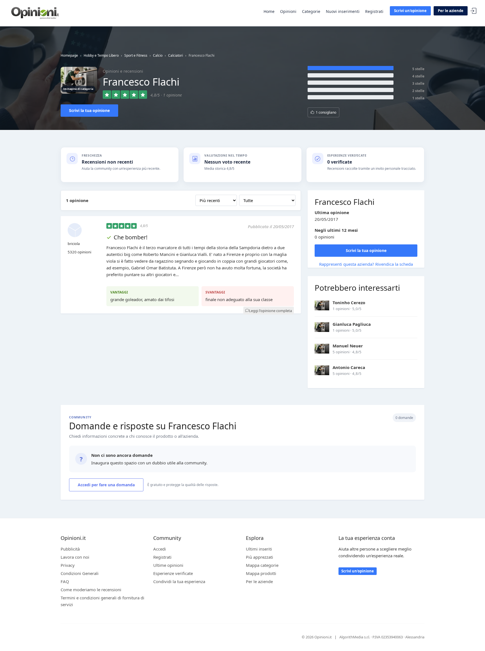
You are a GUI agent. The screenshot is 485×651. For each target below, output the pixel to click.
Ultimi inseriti (259, 549)
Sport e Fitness (135, 55)
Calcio (158, 55)
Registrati (374, 11)
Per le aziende (450, 10)
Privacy (68, 565)
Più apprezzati (259, 557)
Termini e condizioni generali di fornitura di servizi (102, 601)
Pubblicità (70, 549)
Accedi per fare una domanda (106, 484)
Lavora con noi (75, 557)
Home (269, 11)
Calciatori (175, 55)
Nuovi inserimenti (343, 11)
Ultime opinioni (168, 565)
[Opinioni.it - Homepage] (35, 12)
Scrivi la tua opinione (89, 110)
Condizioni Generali (80, 573)
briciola (74, 243)
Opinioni (288, 11)
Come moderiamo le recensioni (91, 589)
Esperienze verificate (173, 573)
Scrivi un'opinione (410, 10)
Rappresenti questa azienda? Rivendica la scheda (366, 264)
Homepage (69, 55)
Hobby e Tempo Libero (101, 55)
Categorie (311, 11)
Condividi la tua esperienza (179, 581)
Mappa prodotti (261, 573)
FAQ (65, 581)
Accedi (473, 11)
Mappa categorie (262, 565)
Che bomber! (130, 237)
